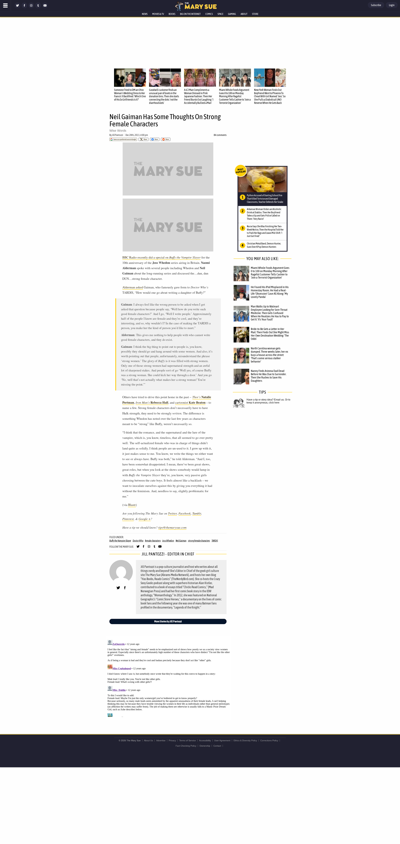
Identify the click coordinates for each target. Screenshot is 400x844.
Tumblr (196, 513)
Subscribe (376, 5)
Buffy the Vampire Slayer (120, 540)
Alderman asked (132, 287)
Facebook (184, 513)
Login (392, 5)
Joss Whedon (168, 540)
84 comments (220, 135)
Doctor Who (138, 540)
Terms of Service (187, 740)
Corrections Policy (269, 740)
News (145, 13)
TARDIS (215, 540)
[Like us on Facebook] (24, 7)
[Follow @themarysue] (17, 7)
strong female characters (199, 540)
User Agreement (222, 740)
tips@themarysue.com (172, 527)
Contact (217, 746)
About (244, 13)
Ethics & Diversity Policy (245, 740)
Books (172, 13)
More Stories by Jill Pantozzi (168, 621)
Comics (209, 13)
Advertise (160, 740)
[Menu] (5, 5)
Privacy (172, 740)
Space (220, 13)
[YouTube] (45, 7)
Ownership (205, 746)
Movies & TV (158, 13)
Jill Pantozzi (117, 135)
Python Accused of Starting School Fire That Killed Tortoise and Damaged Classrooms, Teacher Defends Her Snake (265, 198)
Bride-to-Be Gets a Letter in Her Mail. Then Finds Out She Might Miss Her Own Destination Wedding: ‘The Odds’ (270, 333)
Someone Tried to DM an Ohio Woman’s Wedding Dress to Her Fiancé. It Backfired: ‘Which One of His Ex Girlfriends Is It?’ (130, 94)
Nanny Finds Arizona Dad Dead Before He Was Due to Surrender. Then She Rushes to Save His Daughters (268, 375)
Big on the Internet (190, 13)
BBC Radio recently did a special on (161, 257)
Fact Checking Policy (186, 746)
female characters (153, 540)
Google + (145, 519)
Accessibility (205, 740)
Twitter (172, 513)
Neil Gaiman (181, 540)
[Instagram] (31, 7)
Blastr (132, 505)
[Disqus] (168, 678)
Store (255, 13)
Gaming (232, 13)
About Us (148, 740)
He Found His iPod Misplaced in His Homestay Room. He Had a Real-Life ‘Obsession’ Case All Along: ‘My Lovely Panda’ (270, 292)
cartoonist (190, 402)
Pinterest (128, 519)
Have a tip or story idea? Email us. (265, 399)
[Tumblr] (38, 7)
